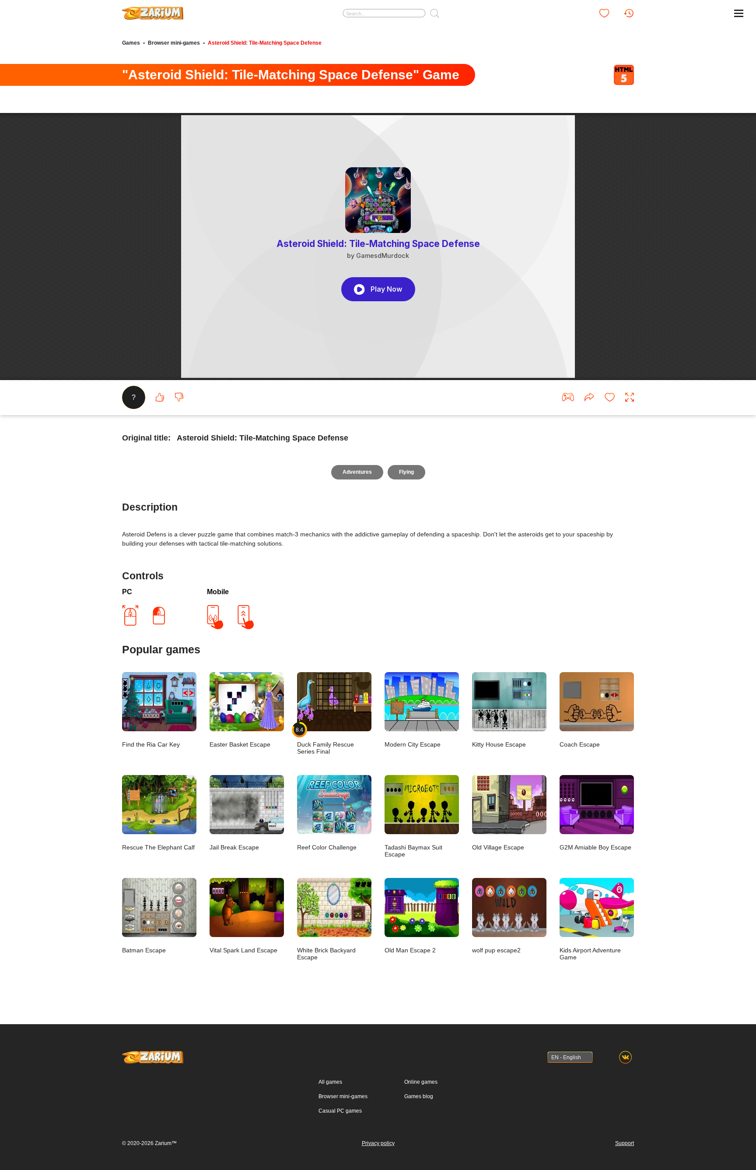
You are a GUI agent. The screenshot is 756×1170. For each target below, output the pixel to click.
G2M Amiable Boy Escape (595, 847)
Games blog (418, 1096)
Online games (421, 1082)
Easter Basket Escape (240, 744)
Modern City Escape (413, 744)
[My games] (604, 13)
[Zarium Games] (152, 10)
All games (330, 1082)
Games (131, 43)
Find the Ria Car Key (151, 744)
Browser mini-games (174, 43)
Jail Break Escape (234, 847)
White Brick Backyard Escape (326, 954)
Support (624, 1143)
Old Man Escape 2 (410, 950)
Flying (406, 472)
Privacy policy (378, 1143)
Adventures (357, 472)
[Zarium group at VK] (625, 1057)
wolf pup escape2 (496, 950)
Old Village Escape (498, 847)
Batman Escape (144, 950)
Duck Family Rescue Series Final (325, 740)
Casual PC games (340, 1111)
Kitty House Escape (499, 744)
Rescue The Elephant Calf (158, 847)
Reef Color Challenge (327, 847)
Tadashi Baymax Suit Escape (413, 851)
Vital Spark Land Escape (243, 950)
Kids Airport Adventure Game (590, 954)
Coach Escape (580, 744)
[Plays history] (628, 13)
